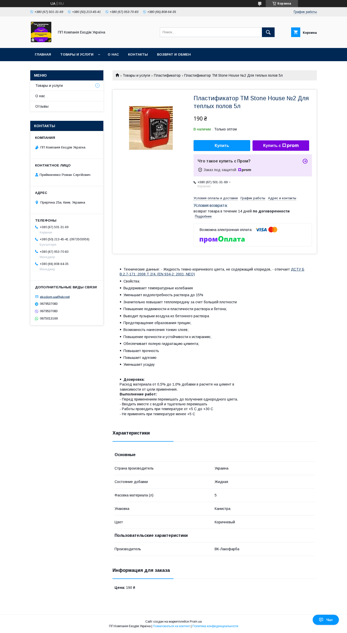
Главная (43, 54)
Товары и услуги (76, 54)
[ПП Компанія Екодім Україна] (41, 41)
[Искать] (268, 32)
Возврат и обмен (174, 54)
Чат (329, 620)
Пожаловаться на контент (171, 626)
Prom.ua (196, 621)
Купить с (272, 145)
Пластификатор (167, 75)
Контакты (138, 54)
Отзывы (42, 106)
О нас (113, 54)
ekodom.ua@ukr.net (55, 296)
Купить (222, 145)
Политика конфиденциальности (215, 626)
